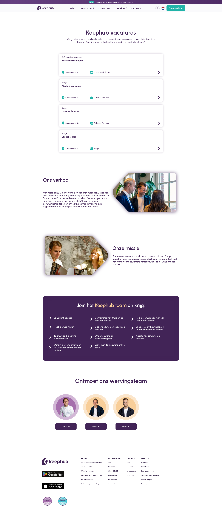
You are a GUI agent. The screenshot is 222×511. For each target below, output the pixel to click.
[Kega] (45, 8)
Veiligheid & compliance (150, 475)
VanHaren (111, 467)
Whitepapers (131, 471)
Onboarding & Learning (90, 484)
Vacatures (145, 467)
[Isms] (47, 501)
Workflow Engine (87, 471)
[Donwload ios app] (53, 491)
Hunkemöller (112, 480)
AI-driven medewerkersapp (91, 463)
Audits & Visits (86, 467)
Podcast (130, 467)
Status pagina (146, 480)
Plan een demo (176, 8)
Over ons (144, 463)
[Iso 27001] (62, 501)
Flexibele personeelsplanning (91, 475)
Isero (109, 463)
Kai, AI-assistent (87, 480)
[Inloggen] (157, 8)
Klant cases (131, 475)
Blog (128, 463)
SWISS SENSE (113, 471)
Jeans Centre (112, 475)
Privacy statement (148, 484)
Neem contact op (147, 471)
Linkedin (66, 426)
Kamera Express (114, 484)
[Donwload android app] (53, 479)
